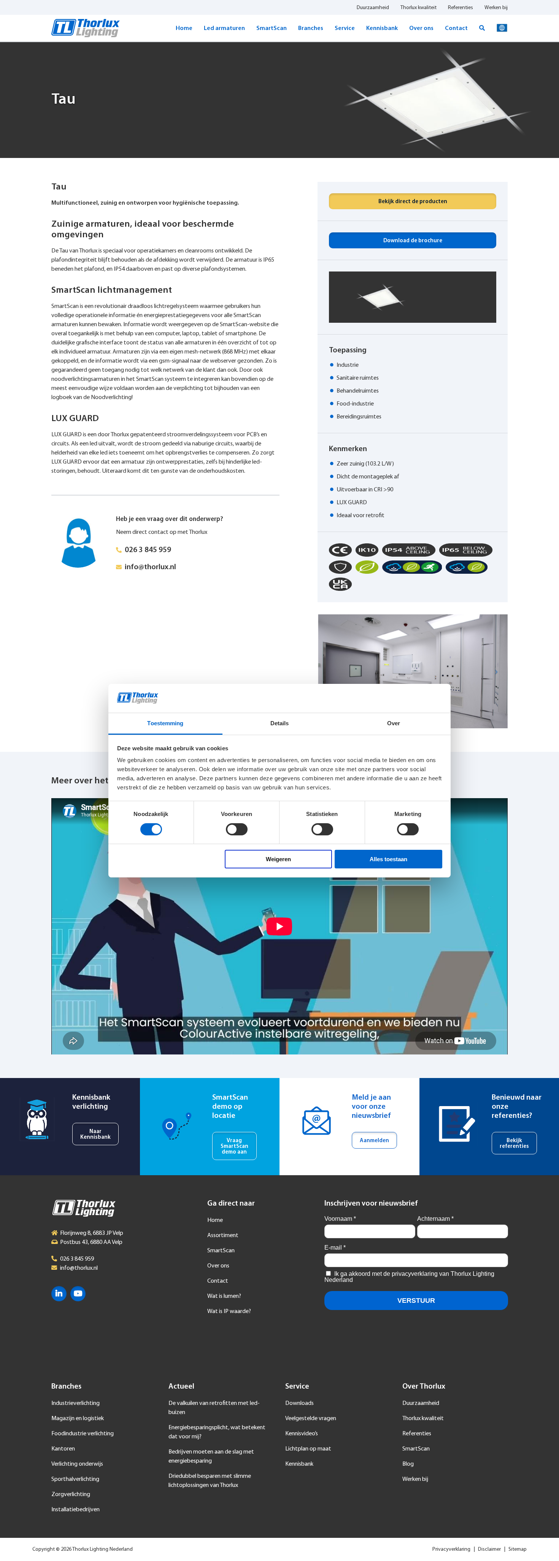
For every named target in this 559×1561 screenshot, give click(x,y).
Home (184, 28)
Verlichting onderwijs (77, 1464)
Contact (456, 28)
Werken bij (496, 8)
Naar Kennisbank (95, 1134)
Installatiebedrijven (75, 1510)
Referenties (460, 8)
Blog (408, 1464)
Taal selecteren (502, 28)
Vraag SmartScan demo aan (234, 1146)
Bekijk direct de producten (412, 202)
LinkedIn (59, 1293)
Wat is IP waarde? (229, 1311)
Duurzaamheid (373, 8)
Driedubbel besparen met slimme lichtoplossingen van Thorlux (209, 1480)
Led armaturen (224, 28)
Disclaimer (489, 1549)
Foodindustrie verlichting (82, 1434)
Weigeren (278, 859)
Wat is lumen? (224, 1296)
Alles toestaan (388, 859)
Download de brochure (412, 241)
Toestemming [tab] (165, 723)
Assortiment (222, 1236)
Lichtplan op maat (308, 1449)
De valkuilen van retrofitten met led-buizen (214, 1408)
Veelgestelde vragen (310, 1419)
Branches (310, 28)
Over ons (421, 28)
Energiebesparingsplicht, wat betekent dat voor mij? (216, 1432)
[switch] (237, 829)
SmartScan (271, 28)
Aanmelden (374, 1141)
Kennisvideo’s (301, 1434)
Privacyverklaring (451, 1549)
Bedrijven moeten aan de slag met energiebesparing (211, 1456)
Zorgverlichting (70, 1495)
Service (345, 28)
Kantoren (63, 1449)
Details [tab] (279, 723)
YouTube (78, 1293)
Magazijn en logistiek (77, 1419)
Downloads (299, 1403)
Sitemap (517, 1549)
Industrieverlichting (75, 1403)
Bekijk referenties (514, 1143)
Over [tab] (393, 723)
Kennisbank (382, 28)
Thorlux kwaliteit (418, 8)
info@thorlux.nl (150, 567)
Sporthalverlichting (75, 1479)
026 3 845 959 (148, 550)
